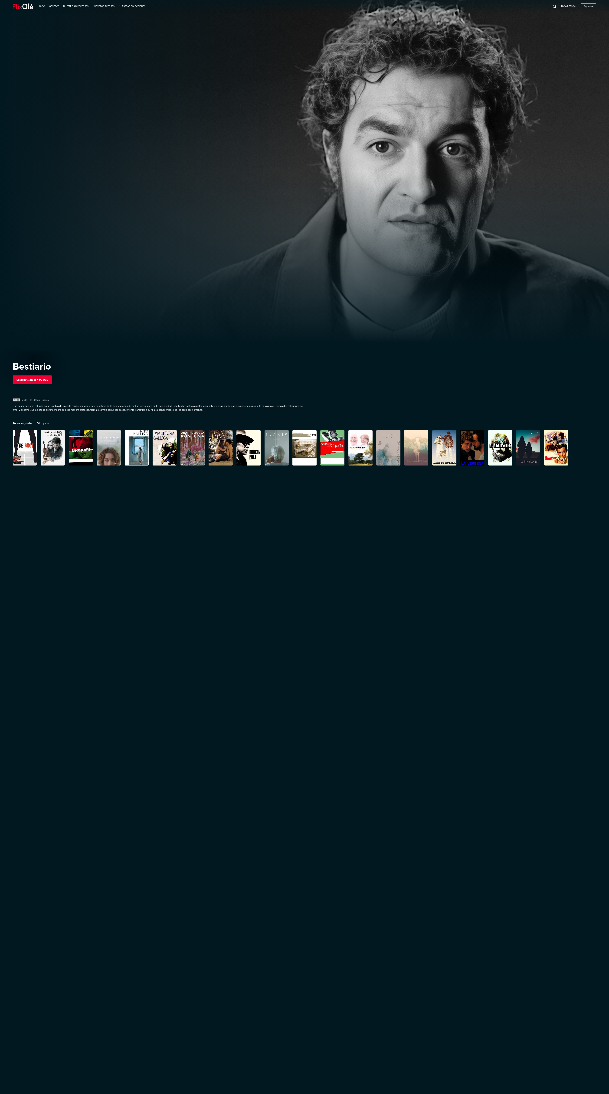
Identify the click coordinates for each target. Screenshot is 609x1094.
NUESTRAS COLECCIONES (132, 6)
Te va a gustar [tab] (23, 423)
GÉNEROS (54, 6)
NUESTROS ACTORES (104, 6)
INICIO (42, 6)
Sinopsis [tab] (43, 423)
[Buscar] (552, 6)
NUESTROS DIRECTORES (75, 6)
